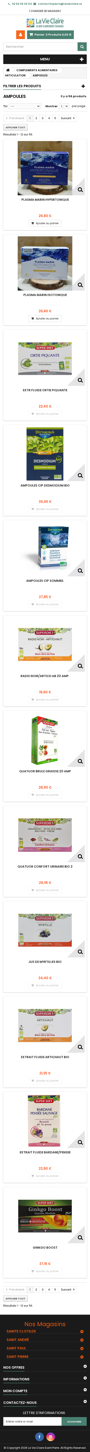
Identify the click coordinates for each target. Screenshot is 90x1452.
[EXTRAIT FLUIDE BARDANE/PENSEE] (45, 1121)
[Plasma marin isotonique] (45, 263)
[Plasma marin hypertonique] (45, 168)
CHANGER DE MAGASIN (45, 11)
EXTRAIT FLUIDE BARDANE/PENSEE (45, 1152)
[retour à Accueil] (8, 70)
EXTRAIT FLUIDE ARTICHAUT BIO (45, 1057)
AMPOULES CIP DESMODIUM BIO (45, 485)
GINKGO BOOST (45, 1247)
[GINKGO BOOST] (45, 1216)
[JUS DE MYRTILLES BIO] (45, 930)
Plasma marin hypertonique (45, 199)
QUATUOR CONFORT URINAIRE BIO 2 (45, 866)
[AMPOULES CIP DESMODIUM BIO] (45, 454)
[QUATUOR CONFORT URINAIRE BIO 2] (45, 835)
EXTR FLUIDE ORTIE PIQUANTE (45, 390)
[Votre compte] (20, 34)
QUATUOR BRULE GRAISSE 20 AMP (45, 771)
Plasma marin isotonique (45, 295)
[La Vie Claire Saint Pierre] (45, 22)
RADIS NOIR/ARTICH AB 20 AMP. (45, 676)
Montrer (51, 106)
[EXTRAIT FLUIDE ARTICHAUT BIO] (45, 1025)
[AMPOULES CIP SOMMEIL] (45, 549)
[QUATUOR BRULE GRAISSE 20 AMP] (45, 740)
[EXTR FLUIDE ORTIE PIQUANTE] (45, 359)
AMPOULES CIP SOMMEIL (45, 581)
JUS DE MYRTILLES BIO (45, 962)
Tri (5, 106)
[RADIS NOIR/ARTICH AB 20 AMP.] (45, 644)
